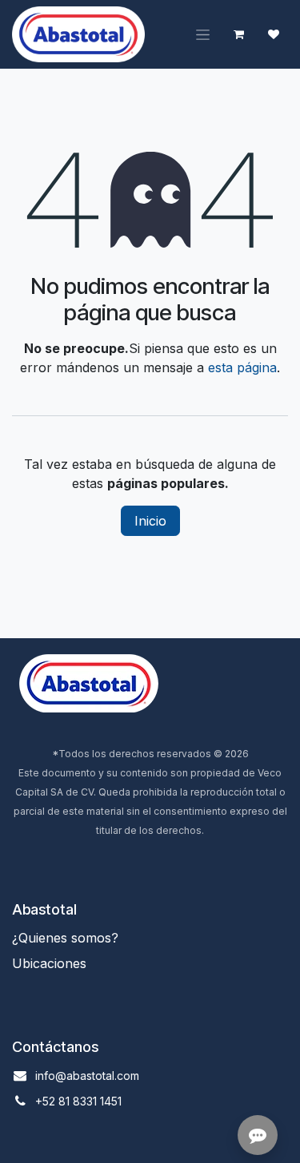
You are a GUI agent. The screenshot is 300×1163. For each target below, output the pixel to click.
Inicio (150, 521)
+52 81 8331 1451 (78, 1101)
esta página (242, 367)
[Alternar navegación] (203, 34)
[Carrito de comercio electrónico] (238, 34)
